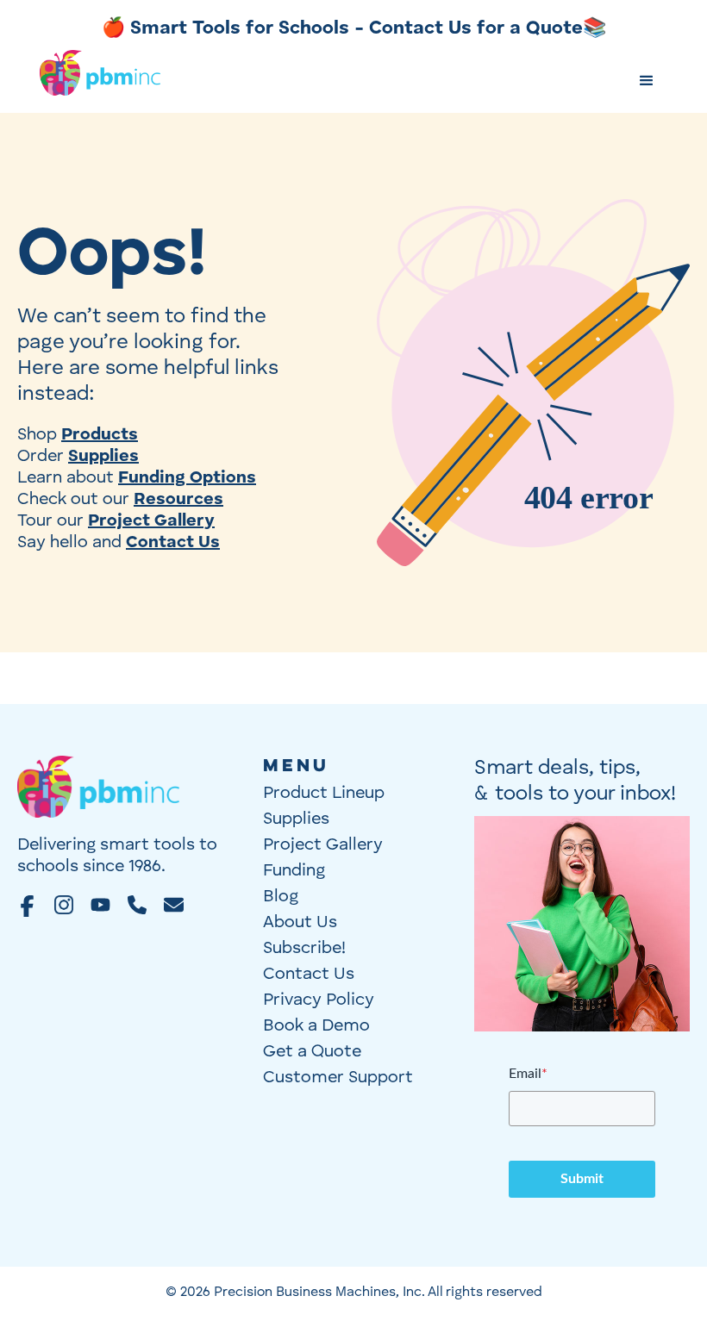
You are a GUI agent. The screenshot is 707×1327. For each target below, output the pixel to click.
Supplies (296, 819)
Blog (280, 897)
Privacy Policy (318, 1000)
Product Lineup (324, 793)
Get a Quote (312, 1052)
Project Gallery (323, 845)
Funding (294, 871)
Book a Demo (316, 1026)
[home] (100, 82)
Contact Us (308, 974)
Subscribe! (304, 948)
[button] (646, 81)
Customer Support (338, 1078)
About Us (300, 922)
